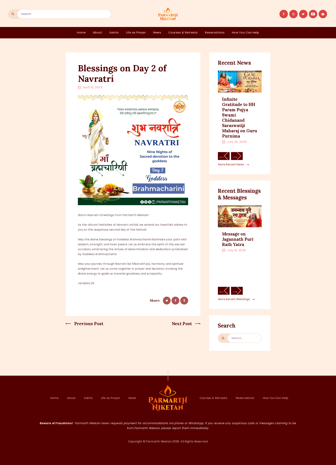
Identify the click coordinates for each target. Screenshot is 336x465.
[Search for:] (244, 338)
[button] (224, 156)
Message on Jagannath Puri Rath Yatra (237, 239)
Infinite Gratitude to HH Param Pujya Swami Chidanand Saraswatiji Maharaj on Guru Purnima (239, 118)
